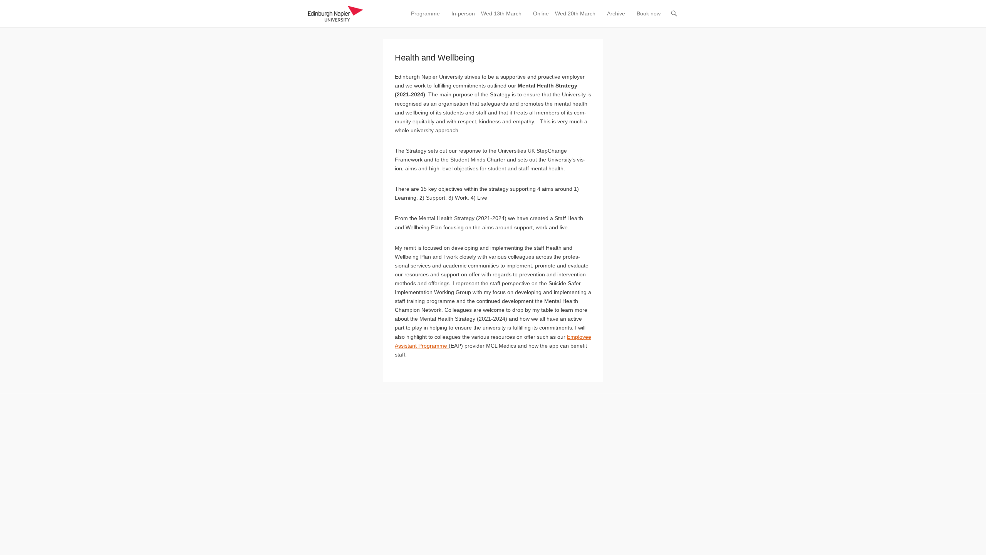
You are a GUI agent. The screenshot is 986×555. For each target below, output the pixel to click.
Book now (649, 13)
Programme (425, 13)
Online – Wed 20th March (564, 13)
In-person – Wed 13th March (486, 13)
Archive (616, 13)
